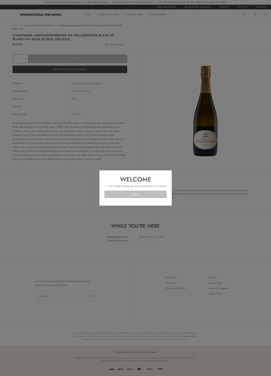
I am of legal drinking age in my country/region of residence (137, 186)
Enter (135, 194)
